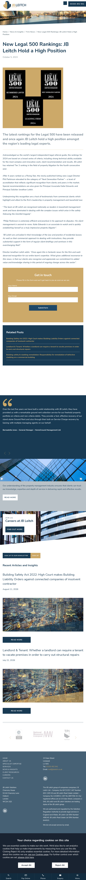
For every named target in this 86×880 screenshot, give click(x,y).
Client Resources (11, 772)
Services (7, 767)
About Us (7, 761)
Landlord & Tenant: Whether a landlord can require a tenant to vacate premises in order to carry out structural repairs (42, 347)
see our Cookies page (38, 854)
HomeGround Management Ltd (48, 430)
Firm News (30, 32)
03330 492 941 (52, 766)
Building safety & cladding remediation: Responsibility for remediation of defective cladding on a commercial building (40, 356)
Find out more (15, 529)
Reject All (60, 865)
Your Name (12, 285)
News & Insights (17, 32)
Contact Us (8, 778)
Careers (6, 775)
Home (5, 32)
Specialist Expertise (12, 764)
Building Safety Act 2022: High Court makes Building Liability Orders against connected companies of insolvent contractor (42, 339)
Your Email (12, 296)
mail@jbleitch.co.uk (55, 769)
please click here (26, 857)
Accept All (26, 865)
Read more (10, 497)
